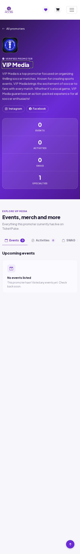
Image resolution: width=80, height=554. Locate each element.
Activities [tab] (45, 240)
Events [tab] (16, 240)
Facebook (39, 108)
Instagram (15, 108)
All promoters (15, 28)
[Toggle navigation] (72, 10)
